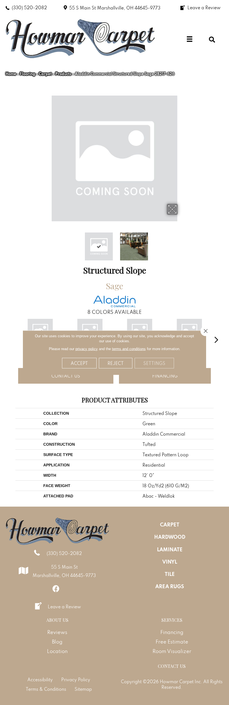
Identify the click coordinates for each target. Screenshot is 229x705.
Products (63, 73)
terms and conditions (129, 348)
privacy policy (86, 348)
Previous (47, 243)
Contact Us (65, 376)
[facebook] (56, 589)
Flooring (27, 73)
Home (11, 73)
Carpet (45, 73)
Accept (79, 363)
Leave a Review (64, 606)
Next (181, 243)
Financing (165, 376)
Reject (116, 363)
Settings (154, 363)
